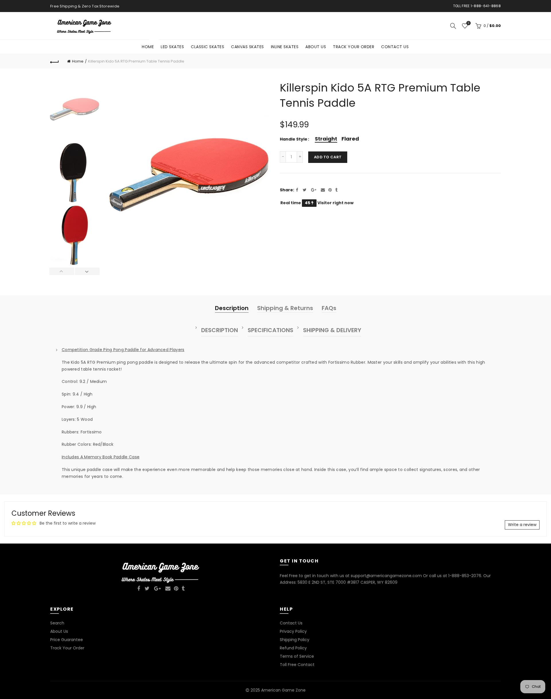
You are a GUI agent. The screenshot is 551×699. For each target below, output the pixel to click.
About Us (315, 47)
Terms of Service (297, 656)
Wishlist (468, 23)
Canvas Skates (247, 47)
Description (232, 308)
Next (87, 271)
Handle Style (293, 139)
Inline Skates (285, 47)
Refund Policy (293, 648)
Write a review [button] (522, 524)
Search (57, 623)
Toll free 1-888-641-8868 (477, 5)
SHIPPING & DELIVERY (332, 330)
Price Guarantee (66, 639)
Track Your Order (353, 47)
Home (150, 45)
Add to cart (328, 157)
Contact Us (395, 47)
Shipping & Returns (285, 308)
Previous (62, 271)
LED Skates (172, 47)
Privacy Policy (293, 631)
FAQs (329, 308)
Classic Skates (207, 47)
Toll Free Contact (297, 664)
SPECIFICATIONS (270, 330)
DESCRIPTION (219, 330)
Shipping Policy (294, 639)
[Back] (54, 61)
